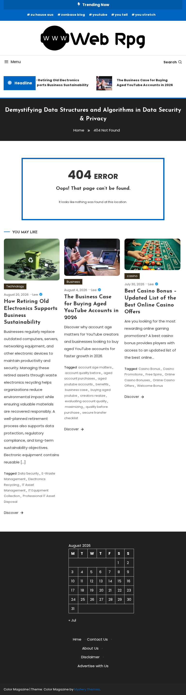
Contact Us (97, 639)
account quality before (83, 373)
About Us (90, 648)
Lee (35, 294)
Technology (15, 286)
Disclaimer (90, 656)
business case (76, 390)
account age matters (95, 367)
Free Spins (154, 374)
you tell (121, 14)
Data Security (28, 473)
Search (170, 62)
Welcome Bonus (150, 385)
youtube (100, 14)
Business (73, 282)
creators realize (92, 395)
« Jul (72, 620)
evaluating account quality (86, 401)
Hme (77, 639)
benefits (102, 384)
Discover (11, 512)
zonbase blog (73, 14)
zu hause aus (42, 14)
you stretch (145, 14)
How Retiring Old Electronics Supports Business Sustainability (57, 82)
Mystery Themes (87, 689)
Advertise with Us (93, 665)
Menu (16, 61)
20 (101, 590)
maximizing (74, 406)
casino (132, 276)
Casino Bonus (149, 368)
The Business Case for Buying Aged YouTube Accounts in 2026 (143, 82)
